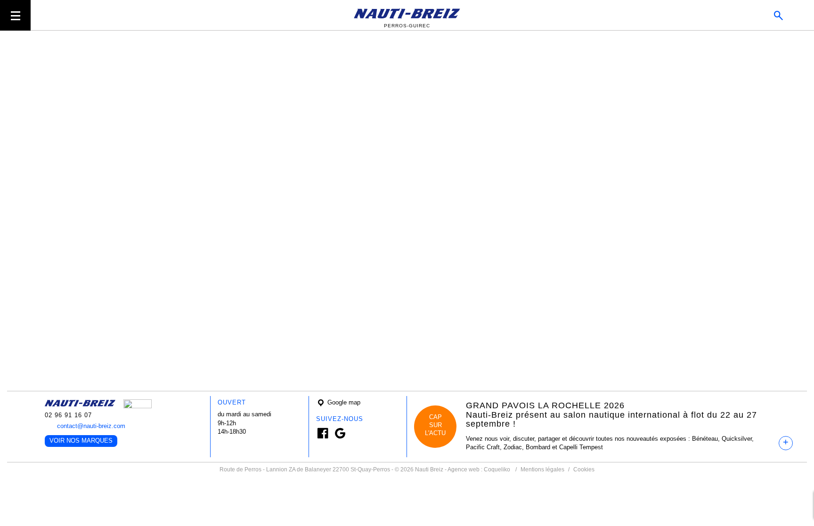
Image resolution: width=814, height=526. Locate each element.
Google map (343, 402)
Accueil (142, 44)
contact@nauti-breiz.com (91, 425)
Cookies (583, 469)
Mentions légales (542, 469)
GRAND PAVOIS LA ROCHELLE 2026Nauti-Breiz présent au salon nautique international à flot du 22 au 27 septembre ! (611, 415)
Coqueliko (497, 469)
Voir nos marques (81, 440)
